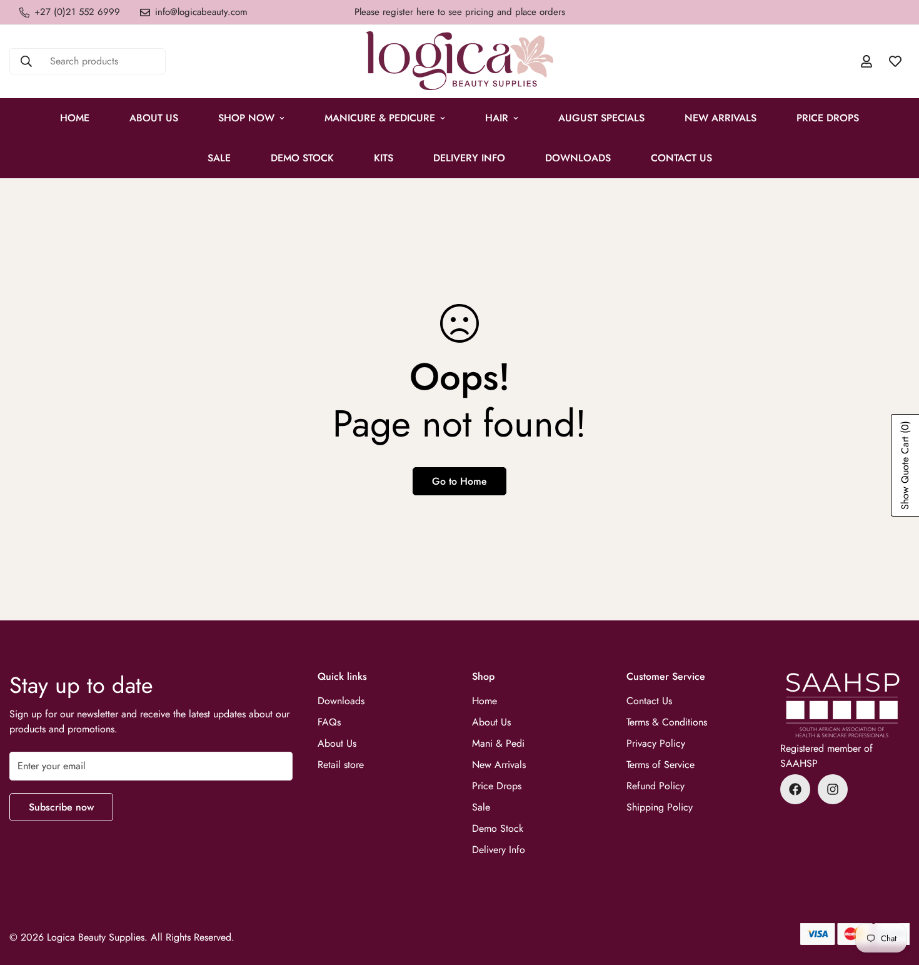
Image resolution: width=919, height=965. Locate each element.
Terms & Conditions (666, 722)
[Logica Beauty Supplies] (459, 61)
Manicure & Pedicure (379, 118)
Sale (481, 807)
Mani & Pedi (498, 743)
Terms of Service (660, 764)
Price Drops (496, 786)
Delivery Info (469, 158)
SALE (219, 158)
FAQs (329, 722)
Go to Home (459, 481)
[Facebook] (795, 789)
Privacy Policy (655, 743)
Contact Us (681, 158)
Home (74, 118)
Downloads (578, 158)
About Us (153, 118)
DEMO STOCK (302, 158)
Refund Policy (655, 786)
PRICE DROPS (827, 118)
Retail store (341, 764)
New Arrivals (720, 118)
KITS (383, 158)
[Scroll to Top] (894, 896)
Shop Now (246, 118)
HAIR (496, 118)
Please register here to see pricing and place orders (459, 12)
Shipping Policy (659, 807)
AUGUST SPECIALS (601, 118)
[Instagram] (833, 789)
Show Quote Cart (905, 465)
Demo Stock (497, 828)
